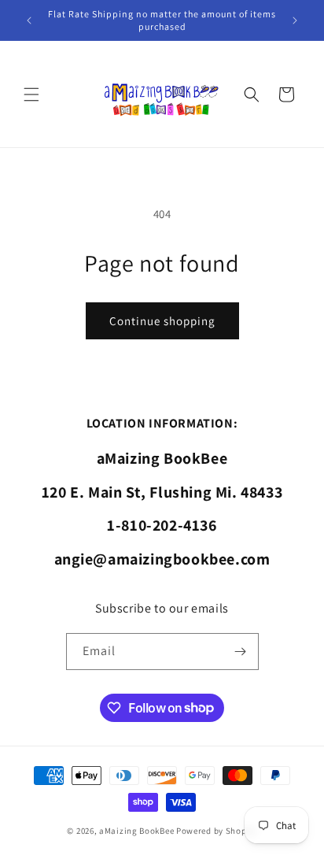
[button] (31, 94)
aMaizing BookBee (136, 830)
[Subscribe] (240, 651)
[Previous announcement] (29, 20)
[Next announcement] (295, 20)
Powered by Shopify (216, 830)
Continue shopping (162, 320)
